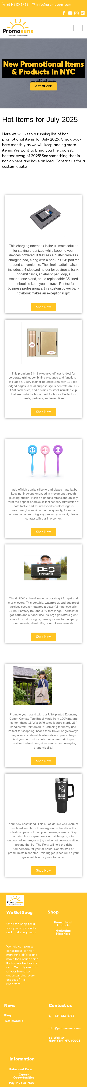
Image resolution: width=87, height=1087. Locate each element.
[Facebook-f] (64, 13)
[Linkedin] (83, 13)
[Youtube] (70, 13)
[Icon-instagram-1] (76, 13)
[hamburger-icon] (78, 28)
